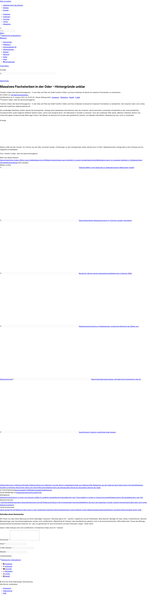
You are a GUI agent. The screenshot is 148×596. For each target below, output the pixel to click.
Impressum (7, 588)
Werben (6, 8)
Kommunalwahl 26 (9, 47)
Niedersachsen (8, 49)
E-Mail (77, 97)
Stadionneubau (35, 490)
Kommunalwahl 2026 (22, 490)
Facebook (6, 14)
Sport (5, 59)
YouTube (6, 19)
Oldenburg (7, 44)
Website (3, 552)
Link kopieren (25, 162)
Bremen (6, 52)
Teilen (19, 162)
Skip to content (5, 1)
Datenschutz (7, 591)
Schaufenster (10, 62)
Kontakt (6, 10)
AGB (4, 593)
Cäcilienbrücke (46, 490)
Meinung (6, 54)
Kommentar (4, 540)
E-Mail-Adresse (6, 548)
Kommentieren (12, 163)
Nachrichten (7, 42)
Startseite (3, 163)
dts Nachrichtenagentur (19, 95)
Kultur (5, 57)
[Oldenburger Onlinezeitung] (10, 560)
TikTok (5, 22)
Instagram (6, 17)
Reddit (71, 97)
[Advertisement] (74, 133)
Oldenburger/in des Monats (13, 5)
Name (2, 544)
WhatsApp (7, 24)
